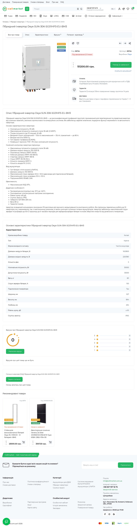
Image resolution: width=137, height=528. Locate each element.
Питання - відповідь (75, 35)
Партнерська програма (37, 502)
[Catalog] (27, 9)
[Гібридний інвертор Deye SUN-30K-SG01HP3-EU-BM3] (35, 68)
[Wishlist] (128, 9)
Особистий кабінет (60, 503)
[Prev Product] (120, 43)
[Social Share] (130, 43)
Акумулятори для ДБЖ (62, 482)
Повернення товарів (20, 2)
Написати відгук (15, 351)
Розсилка (81, 502)
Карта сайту (32, 508)
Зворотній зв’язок (85, 505)
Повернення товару (86, 508)
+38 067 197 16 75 (92, 8)
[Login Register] (119, 9)
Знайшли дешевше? (123, 71)
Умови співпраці (37, 2)
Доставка (6, 2)
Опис (27, 35)
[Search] (81, 9)
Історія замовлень (60, 505)
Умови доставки (9, 485)
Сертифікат (7, 505)
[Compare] (123, 9)
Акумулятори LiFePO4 (86, 486)
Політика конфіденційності (38, 482)
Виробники (7, 503)
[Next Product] (125, 43)
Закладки (56, 508)
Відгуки (57, 35)
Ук (112, 9)
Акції (29, 505)
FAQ (62, 2)
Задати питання (14, 379)
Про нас (55, 2)
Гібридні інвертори (60, 485)
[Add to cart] (23, 442)
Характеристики (41, 35)
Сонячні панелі (59, 488)
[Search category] (78, 9)
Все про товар (13, 35)
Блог (48, 2)
